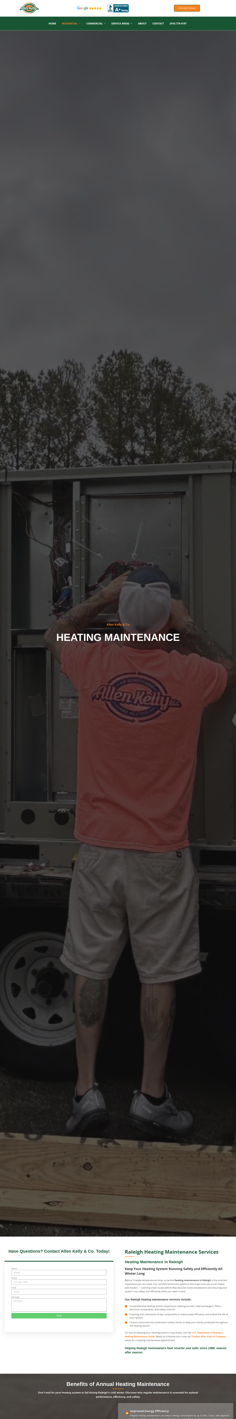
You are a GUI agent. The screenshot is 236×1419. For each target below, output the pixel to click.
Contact (158, 23)
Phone (14, 1278)
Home (52, 23)
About (142, 23)
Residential (70, 23)
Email (13, 1287)
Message (15, 1297)
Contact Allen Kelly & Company (209, 1336)
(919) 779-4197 (178, 23)
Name (14, 1268)
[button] (187, 8)
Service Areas (120, 23)
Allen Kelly (51, 8)
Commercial (94, 23)
